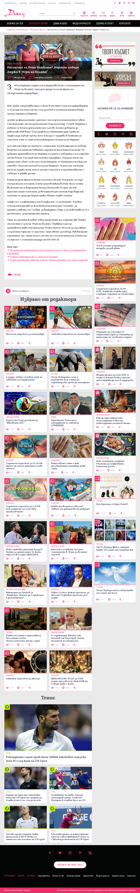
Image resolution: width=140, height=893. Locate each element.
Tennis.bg (52, 3)
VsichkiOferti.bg (10, 3)
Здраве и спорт (105, 23)
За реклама (9, 876)
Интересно (22, 29)
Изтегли (115, 60)
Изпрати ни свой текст (70, 864)
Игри (122, 16)
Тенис (48, 697)
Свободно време (38, 23)
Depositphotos (44, 876)
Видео (112, 16)
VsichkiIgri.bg (79, 3)
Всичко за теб (15, 23)
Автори (21, 876)
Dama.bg (23, 3)
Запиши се (115, 125)
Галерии (93, 16)
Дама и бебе (60, 23)
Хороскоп (124, 23)
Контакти (31, 876)
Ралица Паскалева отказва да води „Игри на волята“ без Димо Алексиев (49, 260)
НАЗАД (17, 274)
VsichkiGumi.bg (65, 3)
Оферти (131, 16)
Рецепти (84, 16)
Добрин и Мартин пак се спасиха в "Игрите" (34, 256)
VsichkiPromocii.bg (37, 3)
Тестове (103, 16)
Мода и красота (82, 23)
